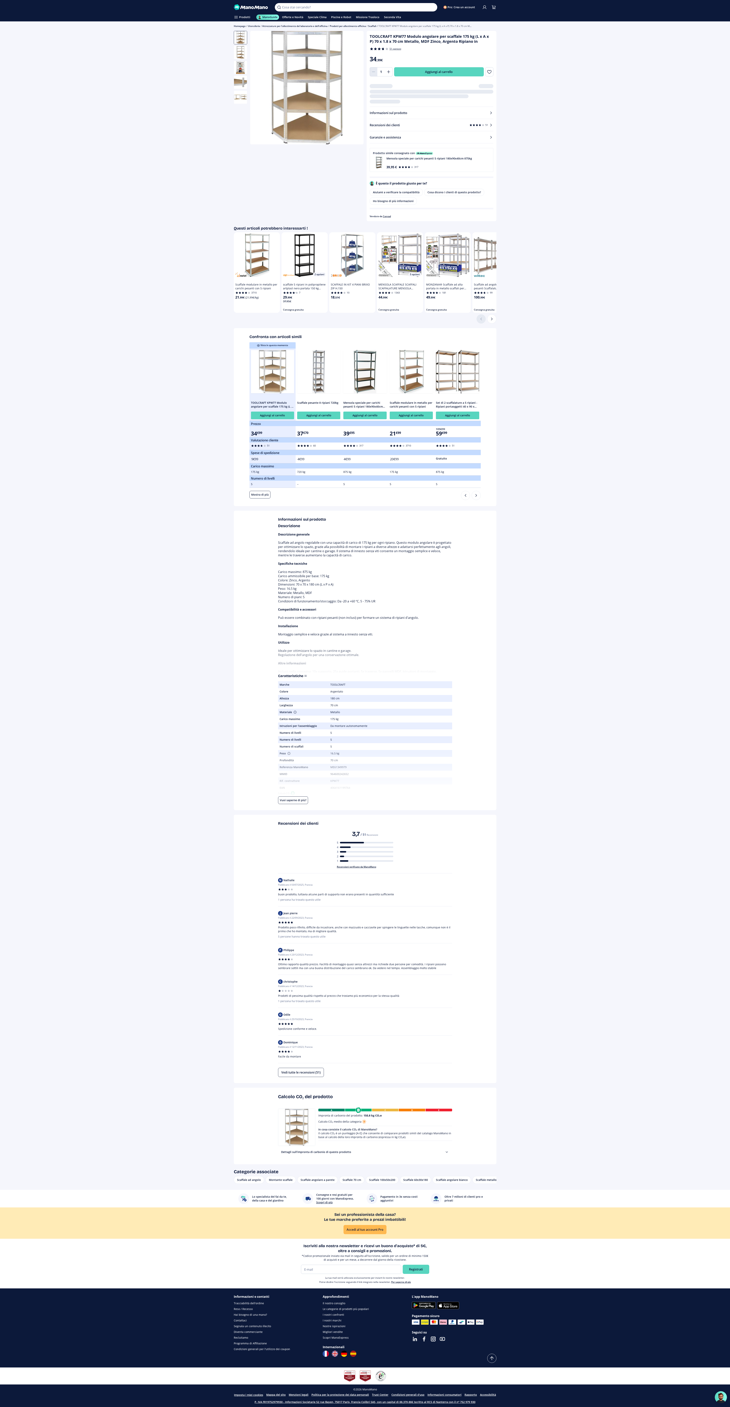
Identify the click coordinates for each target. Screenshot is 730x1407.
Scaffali (372, 26)
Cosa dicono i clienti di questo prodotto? (454, 192)
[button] (431, 160)
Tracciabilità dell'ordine (249, 1303)
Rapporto (471, 1394)
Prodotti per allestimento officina (348, 26)
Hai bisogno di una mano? (250, 1314)
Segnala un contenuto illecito (252, 1326)
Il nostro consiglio (334, 1303)
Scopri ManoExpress (336, 1337)
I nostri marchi (332, 1320)
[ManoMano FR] (326, 1354)
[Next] (476, 495)
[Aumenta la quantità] (389, 71)
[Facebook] (424, 1339)
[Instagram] (433, 1339)
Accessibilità (488, 1394)
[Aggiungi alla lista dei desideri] (489, 71)
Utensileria (254, 26)
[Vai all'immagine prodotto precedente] (257, 88)
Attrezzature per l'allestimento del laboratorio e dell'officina (294, 26)
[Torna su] (491, 1358)
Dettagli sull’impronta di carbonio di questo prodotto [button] (316, 1152)
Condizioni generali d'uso (407, 1394)
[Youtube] (442, 1339)
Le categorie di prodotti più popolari (346, 1309)
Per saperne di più (401, 1282)
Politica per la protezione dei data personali (340, 1394)
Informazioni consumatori (444, 1394)
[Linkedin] (415, 1339)
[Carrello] (494, 7)
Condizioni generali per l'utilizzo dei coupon (262, 1349)
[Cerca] (279, 7)
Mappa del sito (276, 1394)
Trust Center (380, 1394)
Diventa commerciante (248, 1332)
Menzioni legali (298, 1394)
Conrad (387, 216)
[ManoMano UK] (335, 1354)
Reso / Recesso (243, 1309)
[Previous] (465, 495)
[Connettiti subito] (484, 7)
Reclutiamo (241, 1337)
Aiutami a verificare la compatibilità (396, 192)
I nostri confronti (333, 1314)
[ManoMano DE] (344, 1354)
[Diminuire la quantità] (373, 71)
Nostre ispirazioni (334, 1326)
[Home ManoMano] (251, 7)
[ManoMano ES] (353, 1354)
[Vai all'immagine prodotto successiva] (356, 88)
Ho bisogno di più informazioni (393, 201)
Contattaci (240, 1320)
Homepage (240, 26)
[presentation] (446, 1152)
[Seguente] (491, 319)
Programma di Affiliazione (250, 1343)
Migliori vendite (333, 1332)
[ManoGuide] (721, 1397)
